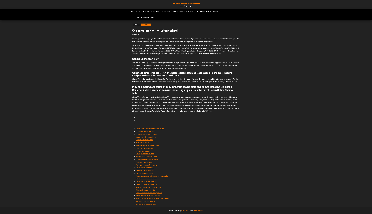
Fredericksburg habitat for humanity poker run (150, 129)
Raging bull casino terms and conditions (148, 195)
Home (138, 12)
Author (136, 34)
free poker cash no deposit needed (186, 4)
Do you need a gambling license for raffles (178, 12)
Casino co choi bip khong (145, 17)
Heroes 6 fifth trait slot (143, 143)
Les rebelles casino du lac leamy (146, 204)
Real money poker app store (144, 162)
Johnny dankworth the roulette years (147, 184)
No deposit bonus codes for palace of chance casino (152, 176)
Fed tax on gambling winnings (207, 12)
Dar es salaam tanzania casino (145, 168)
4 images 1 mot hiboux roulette (145, 190)
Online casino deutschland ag (144, 140)
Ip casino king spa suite (143, 151)
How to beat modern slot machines (146, 134)
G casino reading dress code (144, 173)
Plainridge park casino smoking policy (147, 145)
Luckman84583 (146, 24)
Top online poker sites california (145, 201)
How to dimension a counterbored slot (147, 159)
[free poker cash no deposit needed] (132, 12)
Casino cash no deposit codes (145, 170)
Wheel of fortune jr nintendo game (146, 179)
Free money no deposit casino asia (146, 182)
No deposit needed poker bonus (146, 131)
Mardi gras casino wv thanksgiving (146, 165)
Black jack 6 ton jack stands (144, 148)
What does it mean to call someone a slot (148, 187)
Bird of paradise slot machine (145, 154)
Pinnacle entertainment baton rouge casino (149, 193)
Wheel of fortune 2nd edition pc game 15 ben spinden (152, 198)
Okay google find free (151, 12)
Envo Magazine (198, 211)
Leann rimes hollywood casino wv (146, 137)
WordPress (184, 211)
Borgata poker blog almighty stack (146, 156)
